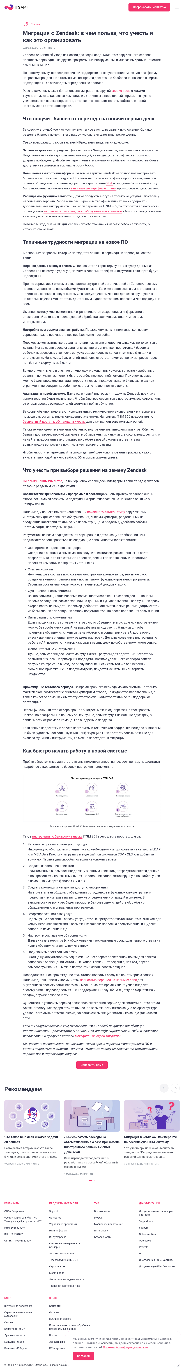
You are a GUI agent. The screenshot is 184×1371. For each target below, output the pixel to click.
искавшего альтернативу (106, 512)
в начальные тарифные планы (93, 188)
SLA (109, 183)
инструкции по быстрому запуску (57, 836)
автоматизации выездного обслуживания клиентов (82, 211)
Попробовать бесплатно (149, 7)
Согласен (83, 1356)
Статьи (35, 24)
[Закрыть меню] (177, 7)
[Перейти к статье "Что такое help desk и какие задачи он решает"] (32, 1129)
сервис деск (120, 91)
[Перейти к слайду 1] (90, 1180)
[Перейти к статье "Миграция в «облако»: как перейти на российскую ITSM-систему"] (152, 1129)
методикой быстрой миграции (97, 1036)
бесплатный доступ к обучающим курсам (54, 421)
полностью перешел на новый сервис (108, 980)
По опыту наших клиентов (42, 481)
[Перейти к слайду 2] (94, 1180)
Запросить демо (92, 1065)
